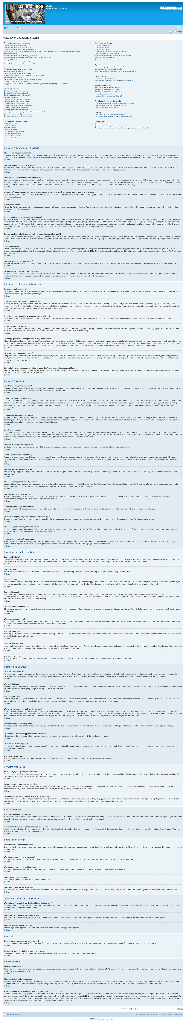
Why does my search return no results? (108, 90)
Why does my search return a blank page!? (109, 92)
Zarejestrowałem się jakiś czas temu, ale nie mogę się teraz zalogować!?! (28, 57)
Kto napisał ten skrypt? (102, 124)
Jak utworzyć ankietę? (11, 97)
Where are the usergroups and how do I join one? (111, 51)
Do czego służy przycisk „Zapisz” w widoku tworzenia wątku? (24, 112)
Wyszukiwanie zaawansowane (172, 9)
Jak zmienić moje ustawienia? (14, 71)
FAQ (172, 31)
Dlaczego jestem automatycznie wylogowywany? (20, 49)
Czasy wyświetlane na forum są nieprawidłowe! (19, 73)
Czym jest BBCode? (10, 123)
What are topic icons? (11, 140)
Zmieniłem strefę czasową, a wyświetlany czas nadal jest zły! (24, 75)
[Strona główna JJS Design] (24, 13)
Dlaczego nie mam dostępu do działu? (16, 103)
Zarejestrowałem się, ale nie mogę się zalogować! (20, 55)
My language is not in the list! (13, 77)
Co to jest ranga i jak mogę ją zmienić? (16, 81)
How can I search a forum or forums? (107, 87)
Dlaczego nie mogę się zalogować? (15, 45)
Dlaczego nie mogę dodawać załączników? (18, 105)
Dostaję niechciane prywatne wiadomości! (108, 69)
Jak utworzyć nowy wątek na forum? (16, 91)
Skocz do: (124, 1009)
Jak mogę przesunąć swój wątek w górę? (18, 116)
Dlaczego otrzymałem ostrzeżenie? (16, 107)
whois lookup (147, 994)
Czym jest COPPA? (10, 60)
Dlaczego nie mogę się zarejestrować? (17, 62)
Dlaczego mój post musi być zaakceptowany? (19, 114)
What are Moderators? (102, 47)
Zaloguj (179, 31)
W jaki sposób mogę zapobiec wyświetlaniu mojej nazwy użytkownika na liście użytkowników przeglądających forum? (43, 51)
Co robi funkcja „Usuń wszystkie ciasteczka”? (19, 64)
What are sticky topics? (12, 136)
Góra (8, 160)
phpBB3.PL (109, 1019)
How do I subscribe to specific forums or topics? (111, 105)
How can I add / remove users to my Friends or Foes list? (114, 80)
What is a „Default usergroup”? (105, 57)
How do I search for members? (105, 94)
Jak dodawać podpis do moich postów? (17, 95)
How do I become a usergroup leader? (107, 53)
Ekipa (136, 1014)
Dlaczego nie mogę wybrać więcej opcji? (17, 99)
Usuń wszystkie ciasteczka (148, 1014)
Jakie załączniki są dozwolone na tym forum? (110, 114)
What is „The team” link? (103, 60)
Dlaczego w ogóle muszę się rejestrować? (18, 47)
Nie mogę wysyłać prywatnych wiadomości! (109, 67)
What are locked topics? (12, 138)
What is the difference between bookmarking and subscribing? (115, 103)
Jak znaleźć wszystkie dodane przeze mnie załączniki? (113, 116)
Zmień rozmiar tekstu (180, 27)
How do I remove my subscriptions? (107, 107)
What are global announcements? (15, 131)
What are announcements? (13, 133)
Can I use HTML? (10, 125)
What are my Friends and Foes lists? (107, 78)
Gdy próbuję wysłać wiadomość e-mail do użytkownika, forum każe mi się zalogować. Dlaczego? (36, 84)
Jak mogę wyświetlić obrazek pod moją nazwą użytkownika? (24, 79)
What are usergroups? (102, 49)
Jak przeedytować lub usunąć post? (16, 93)
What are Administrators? (103, 45)
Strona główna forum (14, 28)
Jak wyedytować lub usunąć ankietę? (16, 101)
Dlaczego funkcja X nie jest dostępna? (107, 126)
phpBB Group (79, 969)
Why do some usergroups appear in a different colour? (113, 55)
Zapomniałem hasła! (10, 53)
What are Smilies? (10, 127)
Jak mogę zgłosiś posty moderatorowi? (17, 110)
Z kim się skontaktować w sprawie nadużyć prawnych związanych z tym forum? (121, 128)
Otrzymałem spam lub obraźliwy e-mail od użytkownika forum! (115, 71)
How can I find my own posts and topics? (108, 96)
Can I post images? (10, 129)
